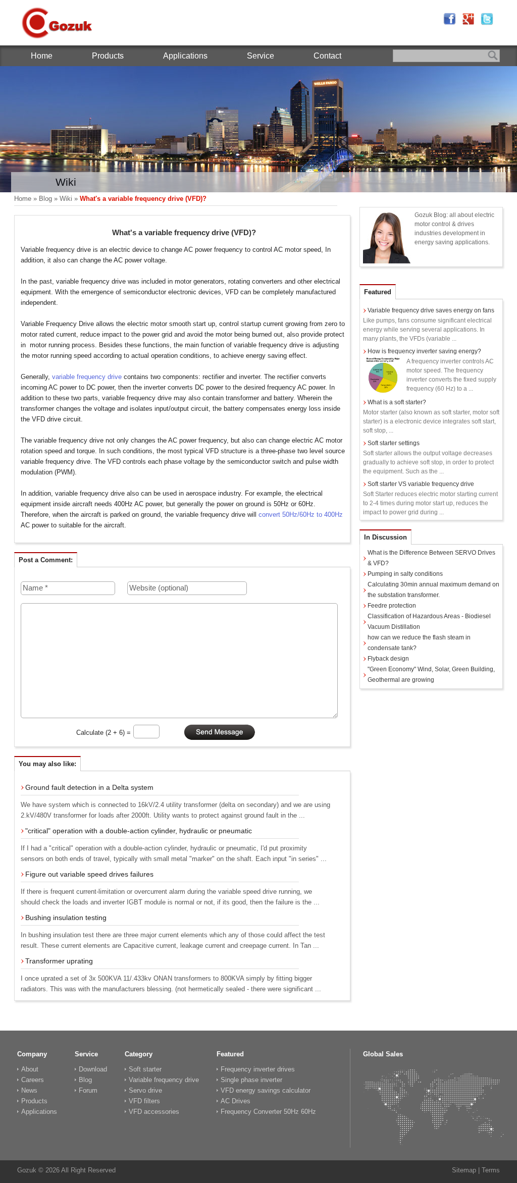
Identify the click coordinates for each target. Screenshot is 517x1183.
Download (93, 1069)
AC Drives (235, 1101)
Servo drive (145, 1090)
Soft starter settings (394, 443)
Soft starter (145, 1069)
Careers (32, 1080)
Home (42, 55)
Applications (185, 55)
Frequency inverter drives (258, 1069)
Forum (88, 1090)
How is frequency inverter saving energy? (424, 351)
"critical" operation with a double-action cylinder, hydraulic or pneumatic (138, 831)
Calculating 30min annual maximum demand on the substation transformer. (433, 590)
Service (260, 55)
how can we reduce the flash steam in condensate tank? (419, 643)
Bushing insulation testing (66, 917)
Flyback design (388, 658)
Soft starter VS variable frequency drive (421, 484)
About (29, 1069)
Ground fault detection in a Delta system (89, 787)
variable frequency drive (87, 377)
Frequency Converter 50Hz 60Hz (268, 1111)
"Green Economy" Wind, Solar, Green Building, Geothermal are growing (431, 674)
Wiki (66, 198)
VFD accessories (154, 1111)
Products (108, 55)
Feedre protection (392, 605)
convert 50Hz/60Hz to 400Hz (300, 514)
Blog (45, 198)
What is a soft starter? (397, 402)
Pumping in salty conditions (405, 573)
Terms (491, 1170)
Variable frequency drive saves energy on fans (431, 310)
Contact (327, 55)
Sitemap (464, 1170)
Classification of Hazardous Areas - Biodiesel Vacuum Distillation (429, 621)
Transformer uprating (59, 961)
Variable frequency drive (164, 1080)
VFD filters (144, 1101)
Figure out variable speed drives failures (89, 874)
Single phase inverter (251, 1080)
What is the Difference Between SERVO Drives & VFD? (431, 558)
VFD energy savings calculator (266, 1090)
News (29, 1090)
